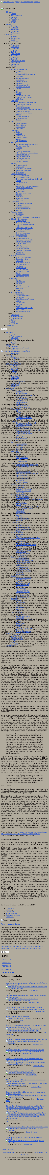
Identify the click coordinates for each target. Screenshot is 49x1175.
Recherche (10, 346)
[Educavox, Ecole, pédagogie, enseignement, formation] (20, 2)
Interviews (14, 338)
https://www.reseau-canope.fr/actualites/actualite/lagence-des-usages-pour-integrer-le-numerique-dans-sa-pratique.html (22, 947)
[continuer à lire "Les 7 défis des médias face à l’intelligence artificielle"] (25, 1009)
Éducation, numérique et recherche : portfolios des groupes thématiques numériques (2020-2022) (26, 1026)
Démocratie (20, 618)
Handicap (19, 586)
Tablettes (19, 515)
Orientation (20, 492)
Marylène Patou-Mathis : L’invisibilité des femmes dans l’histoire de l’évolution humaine (24, 1059)
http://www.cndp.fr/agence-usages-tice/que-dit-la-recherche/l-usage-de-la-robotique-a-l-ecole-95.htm (24, 833)
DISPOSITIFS (6, 963)
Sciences (9, 910)
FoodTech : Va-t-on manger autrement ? (19, 1071)
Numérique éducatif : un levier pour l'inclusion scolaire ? (25, 1050)
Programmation (21, 461)
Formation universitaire (24, 433)
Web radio (19, 517)
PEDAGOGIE (6, 966)
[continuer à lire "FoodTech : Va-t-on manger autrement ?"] (20, 1073)
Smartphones (20, 512)
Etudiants (14, 379)
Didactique (14, 346)
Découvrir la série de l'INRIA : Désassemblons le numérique (26, 1039)
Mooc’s (18, 435)
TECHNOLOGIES (8, 972)
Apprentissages (11, 913)
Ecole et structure (22, 579)
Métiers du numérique (23, 491)
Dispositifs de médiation (24, 418)
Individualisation (21, 402)
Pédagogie (15, 350)
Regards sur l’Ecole (23, 592)
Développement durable (24, 560)
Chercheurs (10, 912)
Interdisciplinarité (22, 405)
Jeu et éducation (21, 444)
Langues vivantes (22, 458)
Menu (4, 329)
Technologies (15, 353)
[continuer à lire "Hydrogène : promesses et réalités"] (19, 1018)
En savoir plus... (34, 990)
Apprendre (19, 392)
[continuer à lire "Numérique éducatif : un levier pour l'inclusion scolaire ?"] (26, 1051)
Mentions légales (8, 1152)
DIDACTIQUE (6, 960)
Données (19, 536)
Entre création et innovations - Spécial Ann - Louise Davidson (27, 1127)
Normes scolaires (22, 590)
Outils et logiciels (22, 567)
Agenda (13, 343)
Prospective (10, 908)
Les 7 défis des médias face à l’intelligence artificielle (24, 1007)
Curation (19, 468)
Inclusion (19, 625)
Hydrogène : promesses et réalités (17, 1016)
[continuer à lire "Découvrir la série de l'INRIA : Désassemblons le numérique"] (27, 1043)
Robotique (9, 917)
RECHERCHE (7, 969)
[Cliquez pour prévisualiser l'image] (15, 351)
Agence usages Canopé (20, 348)
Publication (20, 480)
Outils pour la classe (13, 915)
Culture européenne (23, 616)
